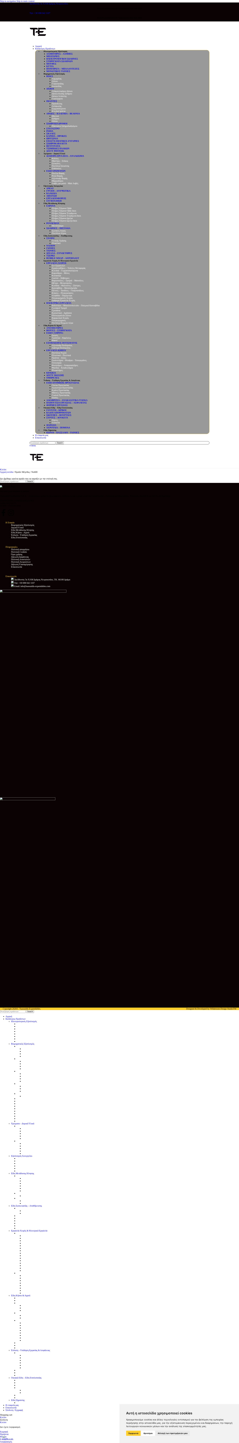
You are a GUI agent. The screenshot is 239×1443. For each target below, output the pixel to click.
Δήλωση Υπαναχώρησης (22, 564)
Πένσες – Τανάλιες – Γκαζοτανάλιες (68, 290)
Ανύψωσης (57, 106)
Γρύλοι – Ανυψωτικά (58, 191)
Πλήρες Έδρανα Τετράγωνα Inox (66, 216)
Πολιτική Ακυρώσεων (21, 562)
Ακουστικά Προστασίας (62, 388)
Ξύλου (55, 81)
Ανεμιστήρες (54, 328)
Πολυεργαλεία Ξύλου (61, 315)
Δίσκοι (50, 88)
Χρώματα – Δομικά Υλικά (54, 154)
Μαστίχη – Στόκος (60, 161)
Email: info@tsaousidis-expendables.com (32, 586)
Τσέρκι (50, 255)
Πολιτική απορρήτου (20, 549)
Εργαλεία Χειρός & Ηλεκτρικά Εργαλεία (61, 261)
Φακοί (54, 340)
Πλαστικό (56, 243)
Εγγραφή (4, 1432)
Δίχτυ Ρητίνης (23, 1121)
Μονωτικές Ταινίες (25, 1041)
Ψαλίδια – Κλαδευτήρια (62, 368)
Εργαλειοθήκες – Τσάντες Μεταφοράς (68, 268)
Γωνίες (50, 248)
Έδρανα (50, 206)
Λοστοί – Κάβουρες (60, 278)
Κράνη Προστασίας (60, 390)
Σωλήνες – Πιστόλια (58, 228)
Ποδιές (55, 398)
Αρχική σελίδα (7, 472)
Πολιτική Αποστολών (20, 559)
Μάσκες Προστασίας (61, 393)
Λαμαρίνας (57, 79)
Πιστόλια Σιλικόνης (60, 166)
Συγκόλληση (22, 1171)
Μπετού (55, 116)
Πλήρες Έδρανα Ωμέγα (62, 218)
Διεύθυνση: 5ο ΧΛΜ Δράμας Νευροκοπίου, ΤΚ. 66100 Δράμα (42, 579)
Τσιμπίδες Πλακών (57, 148)
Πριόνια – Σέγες (59, 358)
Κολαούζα (56, 275)
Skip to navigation (8, 1)
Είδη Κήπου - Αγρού (20, 532)
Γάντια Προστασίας (60, 385)
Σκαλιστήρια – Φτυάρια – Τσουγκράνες (69, 360)
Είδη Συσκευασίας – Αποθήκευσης (58, 236)
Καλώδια (51, 193)
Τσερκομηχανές (59, 320)
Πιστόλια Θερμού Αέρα (32, 1293)
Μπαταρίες (52, 56)
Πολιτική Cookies (19, 552)
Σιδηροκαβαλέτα (56, 143)
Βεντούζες (53, 146)
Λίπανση (51, 196)
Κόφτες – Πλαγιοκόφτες (62, 293)
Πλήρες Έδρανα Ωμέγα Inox (64, 221)
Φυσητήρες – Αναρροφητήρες (65, 365)
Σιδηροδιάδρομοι (56, 123)
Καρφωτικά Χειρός (60, 318)
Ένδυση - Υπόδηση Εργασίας (24, 535)
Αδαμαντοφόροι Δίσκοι (62, 91)
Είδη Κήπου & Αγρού (53, 326)
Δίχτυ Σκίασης (55, 375)
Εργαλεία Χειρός (56, 263)
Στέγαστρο (52, 128)
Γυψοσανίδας (58, 84)
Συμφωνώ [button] (133, 1433)
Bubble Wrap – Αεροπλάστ (29, 1228)
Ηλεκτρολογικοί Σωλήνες (62, 59)
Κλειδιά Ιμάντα (58, 111)
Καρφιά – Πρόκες (56, 136)
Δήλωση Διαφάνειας (20, 557)
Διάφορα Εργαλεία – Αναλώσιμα (65, 156)
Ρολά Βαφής (57, 176)
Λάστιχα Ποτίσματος (61, 348)
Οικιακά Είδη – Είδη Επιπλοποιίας (58, 408)
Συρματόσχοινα (59, 108)
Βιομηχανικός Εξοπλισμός (54, 74)
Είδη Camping (54, 333)
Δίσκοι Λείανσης (59, 96)
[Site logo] (38, 41)
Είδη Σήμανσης (50, 430)
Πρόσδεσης (57, 103)
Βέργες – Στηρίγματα (59, 330)
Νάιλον (50, 245)
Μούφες (51, 64)
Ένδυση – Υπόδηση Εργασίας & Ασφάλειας (62, 380)
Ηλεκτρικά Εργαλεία (58, 303)
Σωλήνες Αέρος (59, 231)
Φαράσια (51, 425)
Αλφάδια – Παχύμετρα (62, 295)
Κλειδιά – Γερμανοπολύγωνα (65, 270)
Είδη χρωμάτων (56, 171)
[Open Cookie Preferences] (5, 1437)
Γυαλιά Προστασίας (60, 395)
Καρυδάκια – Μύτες (61, 273)
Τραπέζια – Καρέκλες (61, 338)
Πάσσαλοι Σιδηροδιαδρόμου (64, 126)
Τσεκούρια (56, 363)
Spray (50, 188)
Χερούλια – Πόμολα (26, 1397)
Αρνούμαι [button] (148, 1433)
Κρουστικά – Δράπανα (62, 313)
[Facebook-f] (3, 512)
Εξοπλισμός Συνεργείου (53, 186)
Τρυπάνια (56, 310)
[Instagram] (10, 512)
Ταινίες (50, 250)
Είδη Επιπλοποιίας (19, 537)
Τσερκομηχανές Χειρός (62, 298)
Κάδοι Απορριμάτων (58, 412)
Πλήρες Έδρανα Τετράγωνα (64, 213)
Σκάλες (50, 133)
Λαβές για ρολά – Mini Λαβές (35, 1153)
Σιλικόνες (56, 163)
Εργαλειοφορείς (56, 198)
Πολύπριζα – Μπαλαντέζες (62, 69)
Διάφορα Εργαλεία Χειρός (63, 300)
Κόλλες (55, 158)
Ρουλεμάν (52, 223)
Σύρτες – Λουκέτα (57, 417)
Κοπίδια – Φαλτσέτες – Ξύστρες (66, 285)
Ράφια (49, 131)
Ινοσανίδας (57, 86)
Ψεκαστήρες (57, 370)
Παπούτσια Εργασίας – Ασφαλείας (66, 402)
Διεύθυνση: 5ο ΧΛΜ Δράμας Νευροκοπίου (49, 3)
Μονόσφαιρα (57, 226)
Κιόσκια (51, 373)
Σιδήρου (55, 118)
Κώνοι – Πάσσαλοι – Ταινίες (62, 432)
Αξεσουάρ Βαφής (59, 178)
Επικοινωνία (16, 567)
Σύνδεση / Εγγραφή (14, 1410)
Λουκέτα (56, 422)
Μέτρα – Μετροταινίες (62, 283)
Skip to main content (25, 1)
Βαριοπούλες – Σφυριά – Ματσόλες (67, 280)
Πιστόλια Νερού (59, 353)
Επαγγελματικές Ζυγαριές (62, 141)
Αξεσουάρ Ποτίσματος (62, 345)
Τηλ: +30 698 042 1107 (40, 13)
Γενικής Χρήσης (59, 241)
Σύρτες (55, 420)
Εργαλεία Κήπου (56, 350)
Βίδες (49, 76)
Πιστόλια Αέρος (29, 1203)
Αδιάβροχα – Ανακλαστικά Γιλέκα (67, 400)
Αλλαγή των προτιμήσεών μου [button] (173, 1433)
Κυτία (50, 66)
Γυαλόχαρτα (57, 98)
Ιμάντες (51, 101)
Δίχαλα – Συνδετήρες (59, 253)
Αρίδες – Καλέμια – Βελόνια (63, 113)
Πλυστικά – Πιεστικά (61, 355)
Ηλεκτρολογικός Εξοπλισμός (55, 51)
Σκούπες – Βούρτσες (58, 415)
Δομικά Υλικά (17, 527)
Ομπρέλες (21, 1348)
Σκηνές (55, 335)
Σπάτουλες (56, 168)
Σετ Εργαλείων (58, 265)
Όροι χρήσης (16, 554)
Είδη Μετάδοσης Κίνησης (54, 203)
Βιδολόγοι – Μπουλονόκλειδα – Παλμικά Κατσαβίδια (76, 305)
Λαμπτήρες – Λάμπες (59, 54)
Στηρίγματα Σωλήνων (59, 61)
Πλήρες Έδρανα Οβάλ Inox (64, 211)
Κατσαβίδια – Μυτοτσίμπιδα (64, 288)
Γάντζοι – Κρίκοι (56, 410)
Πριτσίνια (52, 138)
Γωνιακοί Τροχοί (59, 308)
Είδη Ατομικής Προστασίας (62, 383)
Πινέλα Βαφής (58, 173)
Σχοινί (50, 238)
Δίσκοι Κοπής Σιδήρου (62, 93)
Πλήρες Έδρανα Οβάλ (62, 208)
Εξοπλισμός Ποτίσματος (61, 343)
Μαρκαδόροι (57, 181)
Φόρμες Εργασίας (24, 1375)
